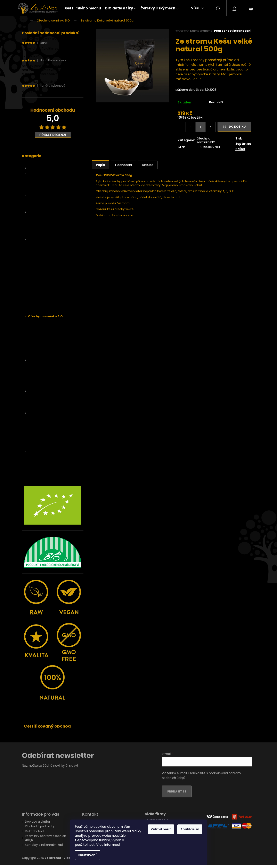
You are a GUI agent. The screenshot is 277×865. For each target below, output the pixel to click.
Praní (35, 462)
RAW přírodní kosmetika (45, 446)
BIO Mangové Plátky (46, 250)
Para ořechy (40, 344)
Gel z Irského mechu (42, 163)
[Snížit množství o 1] (191, 127)
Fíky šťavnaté (42, 201)
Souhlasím (189, 829)
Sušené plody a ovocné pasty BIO (52, 239)
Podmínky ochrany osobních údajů (45, 838)
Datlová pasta (43, 179)
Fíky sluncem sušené (48, 206)
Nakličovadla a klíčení (43, 386)
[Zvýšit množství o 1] (210, 127)
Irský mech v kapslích (47, 217)
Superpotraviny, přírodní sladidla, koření (51, 378)
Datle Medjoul (43, 185)
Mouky (36, 408)
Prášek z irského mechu (49, 229)
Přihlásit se (176, 791)
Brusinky (38, 294)
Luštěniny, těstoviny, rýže (46, 413)
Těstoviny (39, 424)
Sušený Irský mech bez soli (51, 234)
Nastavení (87, 855)
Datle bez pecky (44, 190)
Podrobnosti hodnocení (232, 31)
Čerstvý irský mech (42, 212)
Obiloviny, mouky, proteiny (47, 391)
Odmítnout (161, 829)
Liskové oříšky (41, 327)
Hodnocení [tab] (123, 165)
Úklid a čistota (42, 468)
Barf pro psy (36, 473)
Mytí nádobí (40, 457)
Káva (35, 366)
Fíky (35, 196)
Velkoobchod (34, 831)
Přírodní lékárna (39, 441)
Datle (36, 174)
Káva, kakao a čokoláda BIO (47, 360)
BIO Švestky (40, 272)
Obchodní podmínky (40, 826)
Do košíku (237, 127)
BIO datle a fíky (39, 168)
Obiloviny (38, 397)
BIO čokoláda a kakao (47, 371)
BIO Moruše (40, 261)
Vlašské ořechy (43, 355)
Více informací (108, 844)
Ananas (37, 245)
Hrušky (36, 300)
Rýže (35, 429)
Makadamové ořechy (47, 333)
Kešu (35, 322)
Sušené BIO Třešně (45, 267)
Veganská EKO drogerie (44, 451)
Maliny (36, 311)
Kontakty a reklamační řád (44, 845)
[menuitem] (83, 8)
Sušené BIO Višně (44, 278)
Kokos (36, 289)
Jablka (36, 305)
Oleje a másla (38, 435)
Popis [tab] (100, 165)
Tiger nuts (39, 349)
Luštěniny (39, 418)
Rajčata (37, 283)
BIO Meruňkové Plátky (47, 256)
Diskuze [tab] (147, 165)
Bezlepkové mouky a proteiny (53, 402)
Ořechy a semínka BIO (45, 316)
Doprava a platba (37, 822)
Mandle (37, 338)
